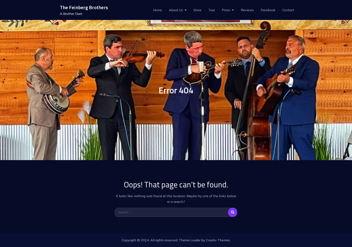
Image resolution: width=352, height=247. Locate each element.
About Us (176, 10)
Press (226, 10)
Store (197, 10)
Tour (211, 10)
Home (157, 10)
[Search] (232, 212)
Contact (288, 10)
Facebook (268, 10)
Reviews (247, 10)
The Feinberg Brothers (84, 7)
